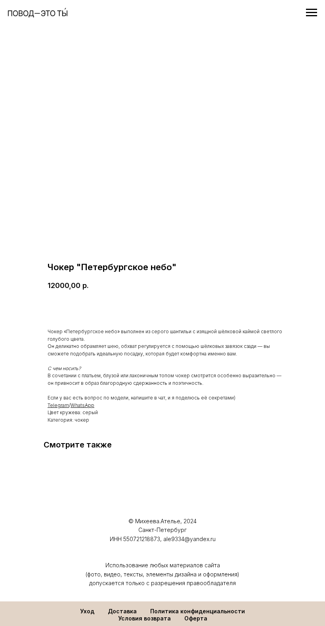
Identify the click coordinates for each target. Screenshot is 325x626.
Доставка (122, 611)
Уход (87, 611)
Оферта (195, 618)
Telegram (58, 405)
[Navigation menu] (311, 13)
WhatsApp (82, 405)
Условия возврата (144, 618)
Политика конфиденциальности (197, 611)
